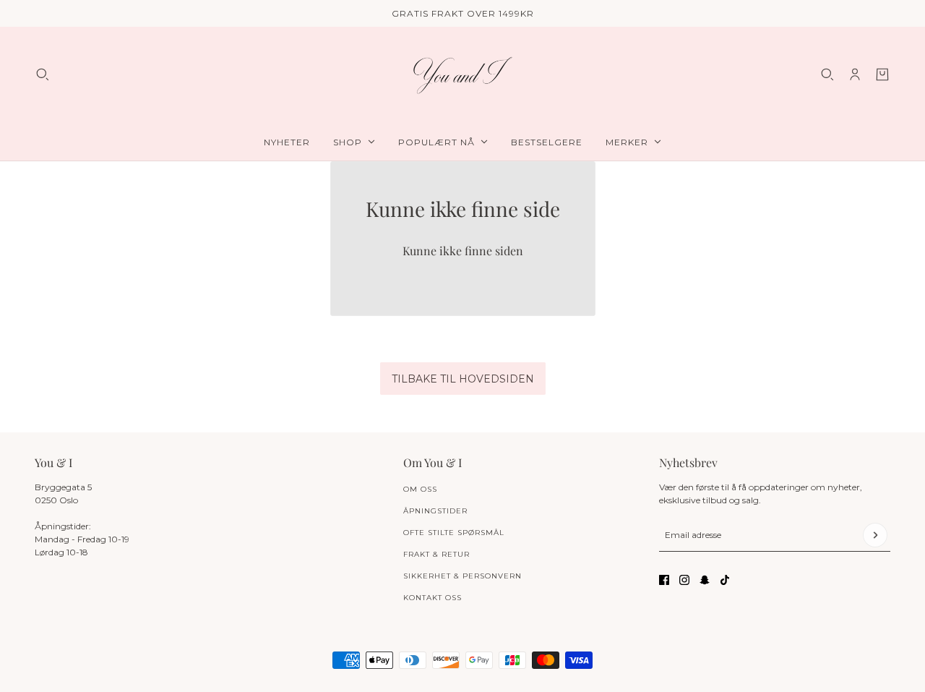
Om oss (420, 489)
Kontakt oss (432, 597)
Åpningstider (435, 511)
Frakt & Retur (436, 554)
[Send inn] (875, 535)
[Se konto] (855, 74)
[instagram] (684, 580)
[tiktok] (725, 580)
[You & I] (462, 74)
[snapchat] (705, 580)
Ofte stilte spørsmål (453, 532)
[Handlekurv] (882, 74)
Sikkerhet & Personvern (462, 576)
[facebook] (664, 580)
